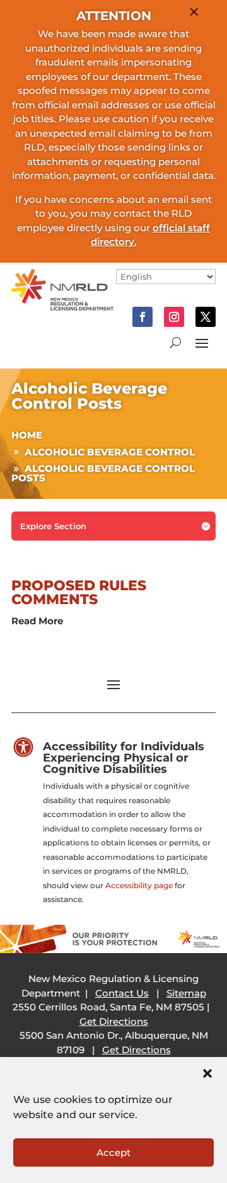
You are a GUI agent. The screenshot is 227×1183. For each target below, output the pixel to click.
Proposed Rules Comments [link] (78, 592)
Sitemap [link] (186, 993)
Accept (113, 1152)
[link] (62, 307)
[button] (207, 1073)
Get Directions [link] (113, 1021)
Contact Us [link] (122, 993)
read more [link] (37, 621)
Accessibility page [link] (139, 885)
